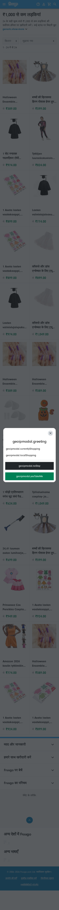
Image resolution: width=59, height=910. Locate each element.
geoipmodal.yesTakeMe (29, 476)
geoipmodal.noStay (29, 465)
